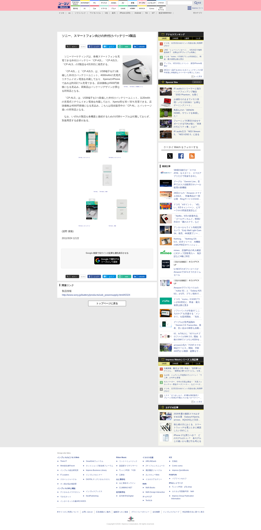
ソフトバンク (80, 13)
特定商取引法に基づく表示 (193, 512)
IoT (153, 13)
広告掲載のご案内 (103, 512)
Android (138, 13)
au (69, 13)
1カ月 (198, 38)
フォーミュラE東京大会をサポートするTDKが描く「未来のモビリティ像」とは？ (187, 123)
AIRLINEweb (151, 461)
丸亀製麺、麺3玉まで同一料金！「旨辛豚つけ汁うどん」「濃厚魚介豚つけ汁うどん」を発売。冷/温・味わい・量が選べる (182, 370)
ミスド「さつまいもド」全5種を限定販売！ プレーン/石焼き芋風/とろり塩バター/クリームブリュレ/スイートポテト (182, 397)
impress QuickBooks (180, 470)
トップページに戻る (107, 303)
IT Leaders (64, 475)
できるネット (65, 497)
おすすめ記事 (172, 407)
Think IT (63, 461)
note (126, 47)
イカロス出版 (148, 457)
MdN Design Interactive (155, 492)
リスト (83, 47)
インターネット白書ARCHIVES (73, 501)
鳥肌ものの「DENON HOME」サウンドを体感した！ (186, 113)
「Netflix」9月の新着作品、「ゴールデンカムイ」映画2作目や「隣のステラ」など (187, 219)
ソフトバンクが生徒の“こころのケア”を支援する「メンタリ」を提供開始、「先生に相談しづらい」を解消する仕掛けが (187, 316)
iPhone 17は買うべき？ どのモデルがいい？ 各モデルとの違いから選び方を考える (187, 438)
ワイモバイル (95, 13)
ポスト (74, 47)
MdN (145, 484)
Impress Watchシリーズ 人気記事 (182, 359)
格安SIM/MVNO (165, 13)
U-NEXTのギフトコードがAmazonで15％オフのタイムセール (187, 272)
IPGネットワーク (176, 483)
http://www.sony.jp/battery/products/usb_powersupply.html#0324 (96, 295)
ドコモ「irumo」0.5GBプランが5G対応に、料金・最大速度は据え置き (187, 302)
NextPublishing (92, 496)
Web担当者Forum (67, 466)
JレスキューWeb (152, 475)
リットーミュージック (128, 461)
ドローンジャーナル (68, 479)
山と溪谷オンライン (127, 483)
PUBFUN (173, 475)
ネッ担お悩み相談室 (68, 484)
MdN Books (150, 488)
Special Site (172, 82)
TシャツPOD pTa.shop (182, 487)
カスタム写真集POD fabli (183, 491)
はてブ (111, 47)
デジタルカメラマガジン (70, 492)
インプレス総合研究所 (69, 470)
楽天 (114, 13)
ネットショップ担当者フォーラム (99, 466)
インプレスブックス (94, 491)
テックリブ (147, 497)
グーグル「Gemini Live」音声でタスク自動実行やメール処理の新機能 (187, 184)
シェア (96, 47)
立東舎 (122, 475)
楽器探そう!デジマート (128, 466)
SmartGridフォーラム (94, 461)
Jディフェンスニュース (155, 466)
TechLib (149, 500)
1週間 (186, 38)
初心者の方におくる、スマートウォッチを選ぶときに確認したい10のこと (187, 427)
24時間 (175, 38)
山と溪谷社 (120, 479)
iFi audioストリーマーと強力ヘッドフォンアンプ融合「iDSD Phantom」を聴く (187, 91)
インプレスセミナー (94, 475)
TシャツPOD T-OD (127, 470)
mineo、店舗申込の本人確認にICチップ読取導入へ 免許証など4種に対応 (187, 253)
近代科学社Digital (126, 496)
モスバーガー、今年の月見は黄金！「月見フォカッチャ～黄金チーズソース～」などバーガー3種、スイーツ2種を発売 (183, 384)
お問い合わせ (87, 512)
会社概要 (156, 512)
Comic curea (177, 466)
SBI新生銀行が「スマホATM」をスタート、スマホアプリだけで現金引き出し (187, 173)
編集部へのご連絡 (121, 512)
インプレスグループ (171, 512)
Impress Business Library (96, 470)
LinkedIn (142, 47)
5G (146, 13)
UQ (106, 13)
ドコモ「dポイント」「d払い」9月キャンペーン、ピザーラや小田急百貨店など (187, 207)
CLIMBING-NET (125, 488)
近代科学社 (120, 492)
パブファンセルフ (179, 479)
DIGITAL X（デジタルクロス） (98, 479)
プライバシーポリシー (140, 512)
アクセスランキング (175, 34)
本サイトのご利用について (68, 512)
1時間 (164, 38)
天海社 (174, 461)
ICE (170, 457)
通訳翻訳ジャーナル (154, 470)
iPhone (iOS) (125, 13)
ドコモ (61, 13)
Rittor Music (121, 457)
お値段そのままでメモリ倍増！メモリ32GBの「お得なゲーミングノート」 (187, 102)
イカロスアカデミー (154, 479)
